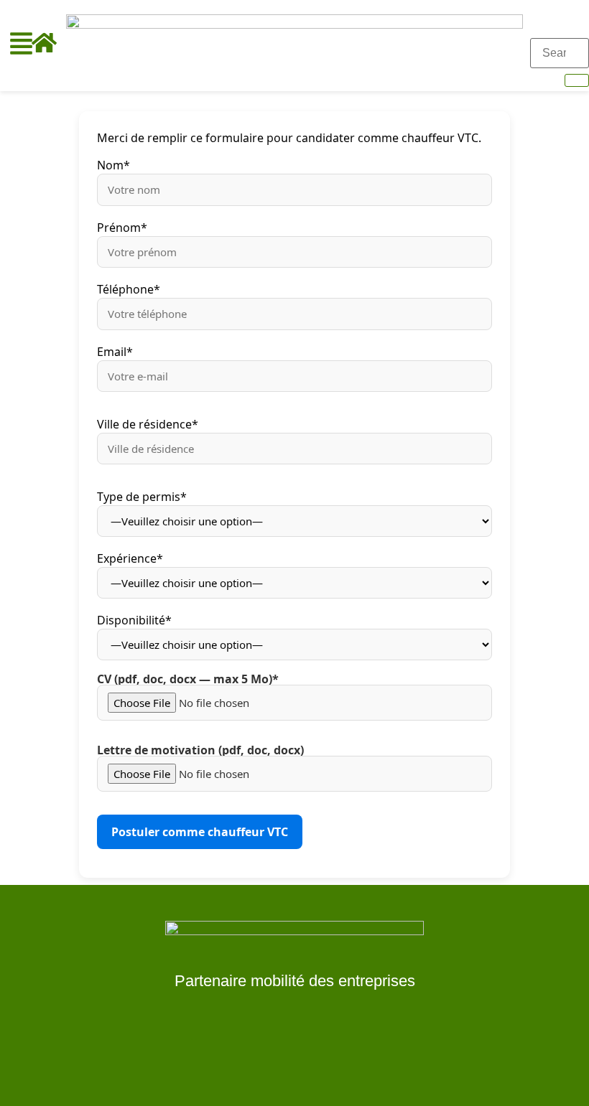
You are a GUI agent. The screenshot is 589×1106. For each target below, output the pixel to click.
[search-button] (577, 80)
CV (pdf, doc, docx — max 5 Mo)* (188, 680)
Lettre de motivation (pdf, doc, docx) (200, 751)
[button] (21, 45)
